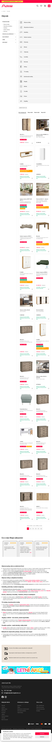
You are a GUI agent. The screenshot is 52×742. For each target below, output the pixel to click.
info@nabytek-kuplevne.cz (12, 693)
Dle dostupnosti (22, 112)
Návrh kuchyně (5, 719)
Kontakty (38, 710)
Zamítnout (42, 736)
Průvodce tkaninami (40, 709)
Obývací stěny (6, 24)
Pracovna (4, 710)
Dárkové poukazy (40, 707)
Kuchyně (3, 712)
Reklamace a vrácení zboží (23, 709)
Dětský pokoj (4, 709)
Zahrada (3, 717)
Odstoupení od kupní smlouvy (18, 728)
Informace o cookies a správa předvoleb (34, 728)
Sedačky (5, 27)
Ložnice (3, 707)
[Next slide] (50, 549)
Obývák (8, 11)
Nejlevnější (36, 112)
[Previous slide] (2, 549)
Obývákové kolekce (7, 26)
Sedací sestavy (6, 29)
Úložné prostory (5, 716)
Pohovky (5, 31)
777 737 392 (8, 690)
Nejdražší (43, 112)
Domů (4, 11)
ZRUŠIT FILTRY (22, 107)
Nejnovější (30, 112)
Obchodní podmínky (21, 710)
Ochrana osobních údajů (6, 728)
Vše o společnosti (40, 705)
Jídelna (3, 714)
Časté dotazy (20, 712)
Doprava (19, 705)
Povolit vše (42, 733)
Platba (18, 707)
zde (21, 737)
